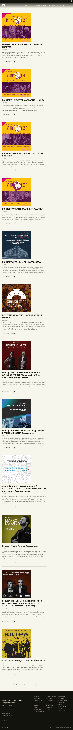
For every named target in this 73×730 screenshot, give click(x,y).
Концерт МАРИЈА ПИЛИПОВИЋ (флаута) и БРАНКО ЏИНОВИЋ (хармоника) (23, 431)
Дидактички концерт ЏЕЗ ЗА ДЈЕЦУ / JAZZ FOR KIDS (23, 154)
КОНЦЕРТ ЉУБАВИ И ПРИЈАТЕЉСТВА (21, 262)
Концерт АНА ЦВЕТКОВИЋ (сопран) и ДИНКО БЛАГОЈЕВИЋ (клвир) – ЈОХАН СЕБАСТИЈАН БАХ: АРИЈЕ (21, 375)
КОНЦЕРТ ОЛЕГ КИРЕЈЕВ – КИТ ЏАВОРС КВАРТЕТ (22, 45)
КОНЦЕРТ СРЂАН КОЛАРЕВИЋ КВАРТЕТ (22, 209)
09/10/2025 (5, 663)
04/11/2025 (4, 264)
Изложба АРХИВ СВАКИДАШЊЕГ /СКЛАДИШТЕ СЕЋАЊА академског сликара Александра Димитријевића (24, 488)
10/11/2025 (4, 49)
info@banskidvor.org (9, 703)
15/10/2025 (4, 493)
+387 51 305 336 (7, 705)
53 (32, 684)
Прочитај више (6, 61)
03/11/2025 (4, 320)
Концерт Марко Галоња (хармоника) (20, 546)
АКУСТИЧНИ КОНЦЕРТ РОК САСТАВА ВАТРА (24, 660)
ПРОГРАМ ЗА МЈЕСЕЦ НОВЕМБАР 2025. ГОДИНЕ (22, 316)
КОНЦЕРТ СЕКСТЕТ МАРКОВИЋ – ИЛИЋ (23, 100)
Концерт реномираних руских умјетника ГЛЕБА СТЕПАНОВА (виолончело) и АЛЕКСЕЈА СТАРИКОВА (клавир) (22, 603)
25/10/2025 (5, 380)
